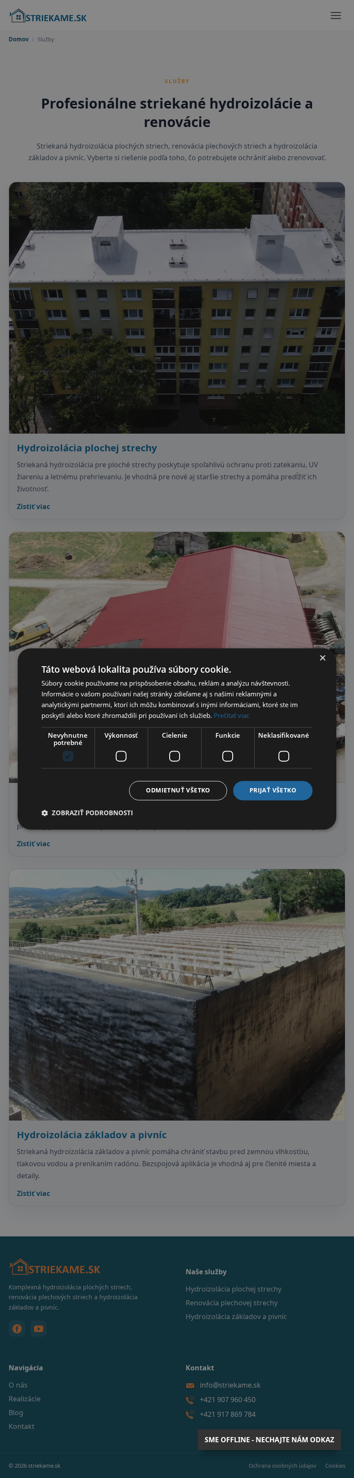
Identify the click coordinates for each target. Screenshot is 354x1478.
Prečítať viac (232, 715)
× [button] (322, 658)
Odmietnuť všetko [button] (178, 790)
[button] (87, 813)
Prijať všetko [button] (273, 790)
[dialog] (177, 739)
